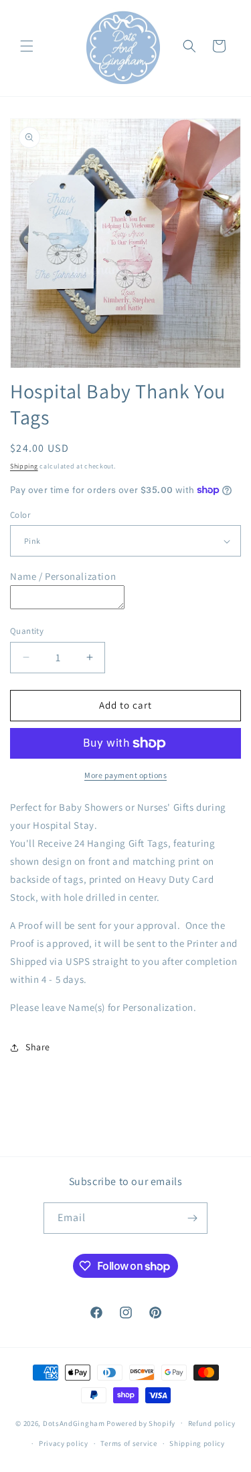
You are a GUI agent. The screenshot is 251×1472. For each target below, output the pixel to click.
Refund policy (212, 1423)
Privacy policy (63, 1443)
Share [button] (37, 1047)
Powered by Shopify (140, 1422)
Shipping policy (197, 1443)
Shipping (24, 466)
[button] (26, 46)
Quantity (27, 631)
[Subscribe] (192, 1218)
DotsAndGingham (74, 1422)
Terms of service (128, 1443)
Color (20, 514)
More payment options (125, 775)
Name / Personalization (63, 576)
